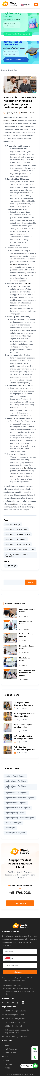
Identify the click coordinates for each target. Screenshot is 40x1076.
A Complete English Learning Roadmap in (23, 737)
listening (13, 264)
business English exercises (16, 529)
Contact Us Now (19, 903)
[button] (36, 4)
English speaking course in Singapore (19, 818)
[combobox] (20, 958)
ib (27, 193)
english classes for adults (15, 781)
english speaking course (14, 813)
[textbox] (9, 958)
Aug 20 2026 (22, 753)
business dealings (10, 120)
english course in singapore (15, 803)
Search (30, 582)
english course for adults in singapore (20, 798)
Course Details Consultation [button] (17, 34)
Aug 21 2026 (22, 741)
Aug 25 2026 (22, 719)
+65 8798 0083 (20, 892)
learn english (10, 828)
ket (31, 160)
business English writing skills (17, 544)
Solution (26, 283)
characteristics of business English (19, 549)
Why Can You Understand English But (24, 748)
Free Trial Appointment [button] (15, 60)
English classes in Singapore (16, 793)
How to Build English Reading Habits (23, 726)
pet (12, 504)
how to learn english (13, 823)
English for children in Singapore (17, 808)
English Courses (27, 113)
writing (24, 468)
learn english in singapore (15, 833)
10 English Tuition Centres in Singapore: (23, 704)
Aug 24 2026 (22, 730)
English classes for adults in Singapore (16, 787)
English (27, 5)
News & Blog (12, 70)
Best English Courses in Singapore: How (24, 715)
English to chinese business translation (16, 555)
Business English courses (15, 776)
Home (3, 70)
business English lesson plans (17, 534)
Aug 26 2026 (22, 708)
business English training (15, 539)
